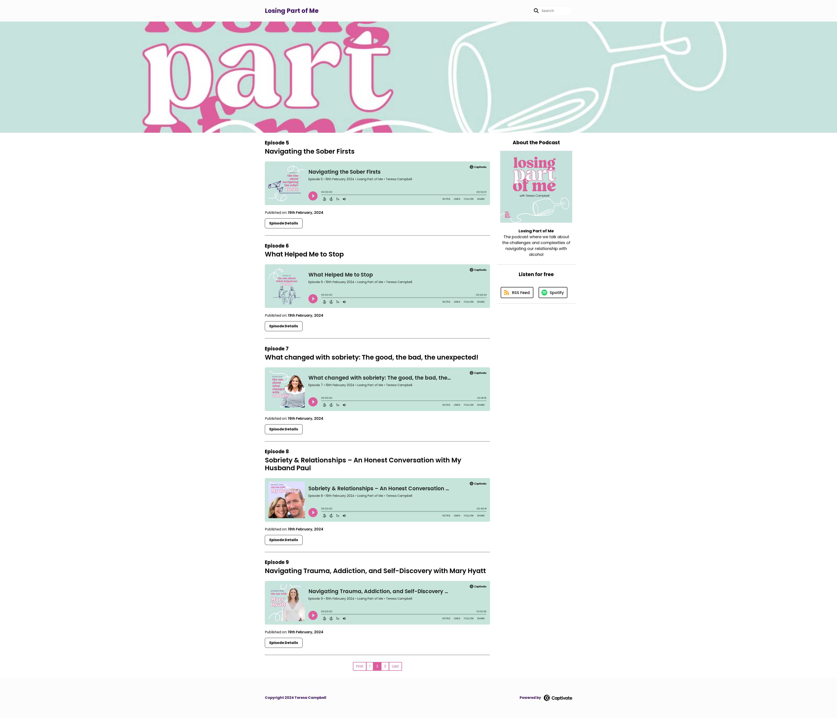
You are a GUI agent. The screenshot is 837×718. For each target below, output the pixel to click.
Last (395, 666)
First (359, 666)
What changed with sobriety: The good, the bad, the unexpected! (371, 357)
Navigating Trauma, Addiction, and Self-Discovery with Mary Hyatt (375, 570)
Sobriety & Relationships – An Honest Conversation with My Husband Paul (363, 464)
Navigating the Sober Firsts (310, 151)
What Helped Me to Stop (304, 254)
